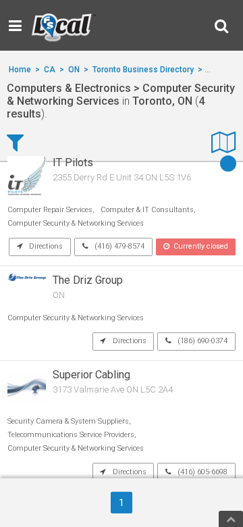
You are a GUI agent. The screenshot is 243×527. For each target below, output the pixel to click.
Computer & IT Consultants (147, 209)
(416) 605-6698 (201, 472)
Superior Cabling (91, 374)
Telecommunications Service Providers (70, 434)
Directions (45, 246)
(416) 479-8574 (118, 246)
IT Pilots (73, 162)
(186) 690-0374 (201, 340)
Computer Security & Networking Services (75, 223)
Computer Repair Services (49, 209)
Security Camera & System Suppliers (68, 421)
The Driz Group (88, 280)
